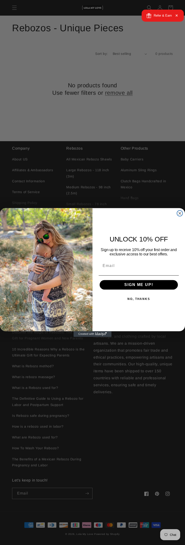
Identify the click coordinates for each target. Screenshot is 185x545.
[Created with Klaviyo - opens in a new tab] (92, 334)
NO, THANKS (138, 299)
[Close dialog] (180, 213)
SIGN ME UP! (138, 285)
